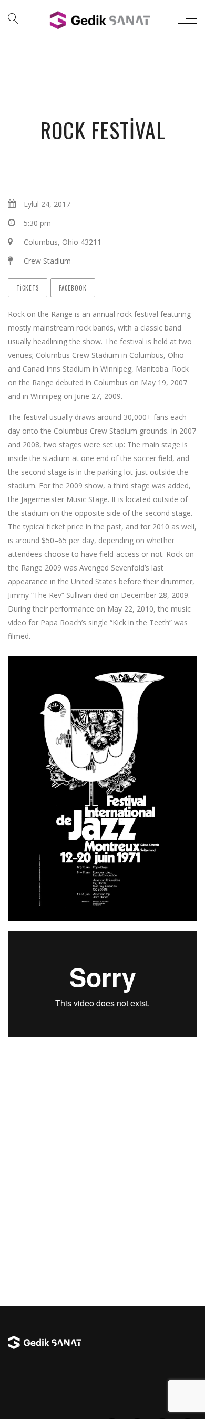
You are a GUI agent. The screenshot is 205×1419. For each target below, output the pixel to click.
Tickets (27, 288)
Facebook (73, 288)
